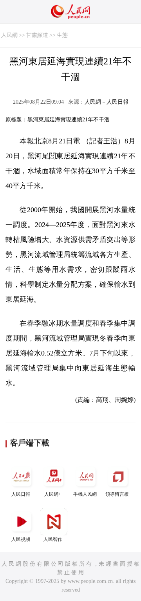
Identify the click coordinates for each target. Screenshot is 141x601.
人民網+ (52, 494)
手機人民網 (85, 494)
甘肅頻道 (37, 35)
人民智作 (52, 539)
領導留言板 (117, 494)
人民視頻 (20, 539)
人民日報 (20, 494)
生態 (62, 35)
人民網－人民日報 (106, 102)
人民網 (9, 35)
